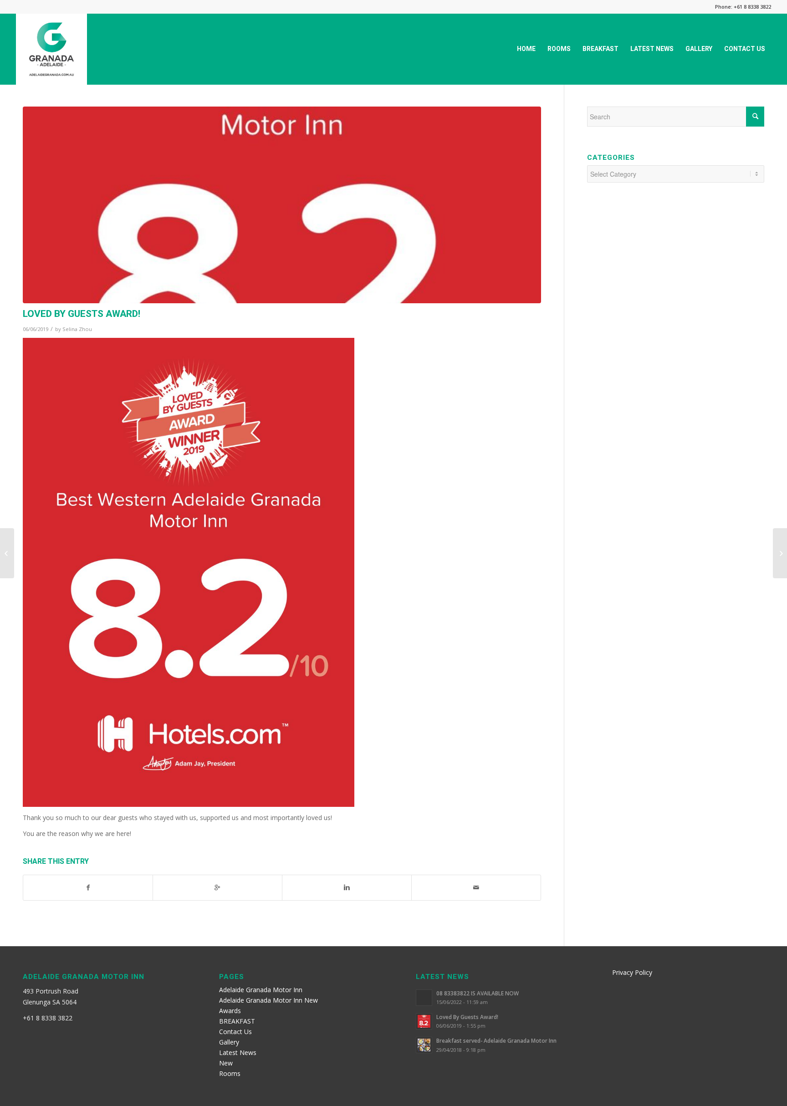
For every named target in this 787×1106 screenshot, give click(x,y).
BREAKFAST (237, 1021)
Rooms (229, 1073)
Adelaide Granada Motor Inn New (268, 1000)
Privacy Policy (632, 972)
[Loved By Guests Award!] (282, 205)
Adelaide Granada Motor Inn (260, 989)
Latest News (237, 1052)
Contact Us (235, 1031)
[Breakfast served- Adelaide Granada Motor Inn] (7, 553)
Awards (230, 1010)
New (226, 1063)
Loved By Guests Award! (81, 314)
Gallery (229, 1042)
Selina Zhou (77, 329)
